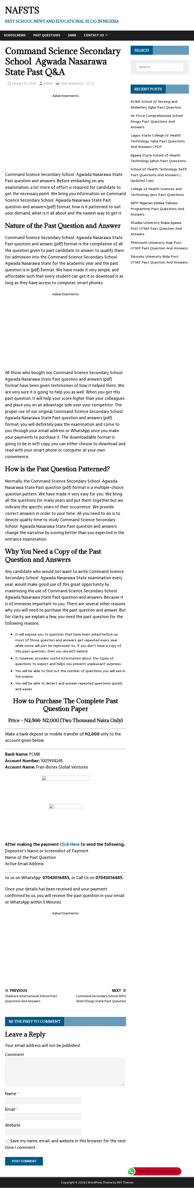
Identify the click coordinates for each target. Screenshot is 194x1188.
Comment (14, 1054)
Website (12, 1125)
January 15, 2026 (24, 83)
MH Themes (125, 1182)
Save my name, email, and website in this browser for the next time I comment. (65, 1144)
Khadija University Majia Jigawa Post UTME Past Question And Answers (156, 228)
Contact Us (94, 35)
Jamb (72, 35)
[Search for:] (160, 67)
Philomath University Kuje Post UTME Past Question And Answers (159, 245)
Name (11, 1093)
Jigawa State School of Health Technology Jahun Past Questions (158, 158)
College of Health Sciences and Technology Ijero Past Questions (157, 191)
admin (48, 83)
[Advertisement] (65, 134)
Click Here (70, 844)
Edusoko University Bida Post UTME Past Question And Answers (159, 259)
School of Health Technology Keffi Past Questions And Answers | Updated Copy (159, 174)
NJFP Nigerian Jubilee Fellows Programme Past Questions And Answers (157, 208)
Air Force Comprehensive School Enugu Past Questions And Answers (157, 121)
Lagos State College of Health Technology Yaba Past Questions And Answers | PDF (158, 141)
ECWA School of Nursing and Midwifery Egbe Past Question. (156, 104)
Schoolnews (15, 35)
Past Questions (46, 35)
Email (10, 1109)
